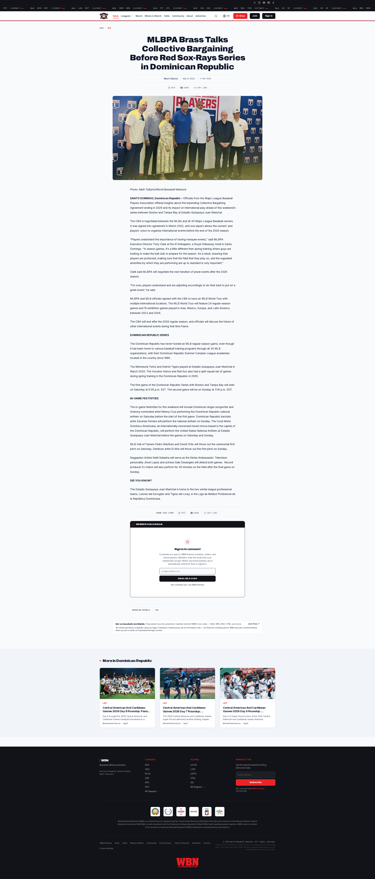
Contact (206, 843)
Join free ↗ (253, 624)
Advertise (200, 16)
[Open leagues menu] (132, 16)
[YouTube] (264, 3)
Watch (138, 16)
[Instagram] (259, 3)
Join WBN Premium (196, 585)
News (116, 16)
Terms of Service (181, 843)
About (190, 16)
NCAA (148, 773)
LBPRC (193, 773)
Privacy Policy (165, 843)
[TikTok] (273, 3)
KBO (147, 787)
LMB (147, 778)
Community (178, 16)
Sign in (268, 16)
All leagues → (152, 791)
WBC (147, 769)
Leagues (126, 16)
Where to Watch (153, 16)
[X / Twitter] (255, 3)
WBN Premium (258, 788)
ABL (192, 782)
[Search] (216, 16)
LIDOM (193, 765)
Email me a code (187, 579)
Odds (167, 16)
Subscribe (256, 782)
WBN (105, 760)
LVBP (192, 769)
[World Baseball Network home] (187, 862)
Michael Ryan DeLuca (111, 723)
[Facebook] (269, 3)
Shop (117, 843)
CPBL (193, 778)
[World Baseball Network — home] (104, 16)
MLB (156, 610)
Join (254, 16)
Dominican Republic (141, 610)
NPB (147, 782)
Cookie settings (106, 848)
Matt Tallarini (171, 78)
